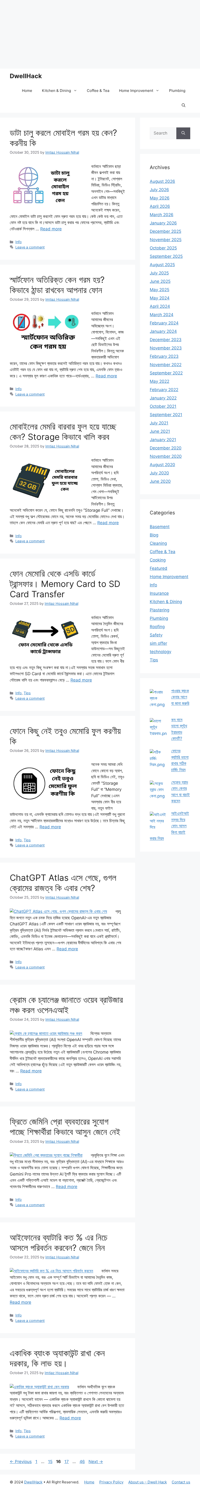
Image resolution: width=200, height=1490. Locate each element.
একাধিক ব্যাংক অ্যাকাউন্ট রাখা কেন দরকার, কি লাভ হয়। (57, 1358)
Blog (154, 535)
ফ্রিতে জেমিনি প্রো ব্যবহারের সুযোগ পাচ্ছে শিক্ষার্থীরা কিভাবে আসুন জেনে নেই (65, 1126)
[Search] (183, 133)
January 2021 (163, 439)
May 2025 (159, 289)
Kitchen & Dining (56, 90)
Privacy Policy (111, 1482)
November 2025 (165, 239)
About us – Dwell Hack (147, 1482)
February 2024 (164, 323)
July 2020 (159, 473)
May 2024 (160, 298)
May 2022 (159, 381)
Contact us (181, 1482)
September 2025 (166, 256)
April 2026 (160, 206)
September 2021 (166, 414)
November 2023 (166, 348)
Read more (51, 228)
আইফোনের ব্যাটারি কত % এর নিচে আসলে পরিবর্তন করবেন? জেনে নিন (58, 1242)
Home (27, 90)
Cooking (158, 560)
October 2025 (163, 248)
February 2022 (164, 389)
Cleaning (158, 543)
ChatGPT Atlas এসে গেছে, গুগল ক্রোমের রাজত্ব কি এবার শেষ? (63, 882)
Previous (21, 1461)
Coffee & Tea (98, 90)
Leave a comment (30, 247)
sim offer (158, 643)
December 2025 (165, 231)
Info (18, 242)
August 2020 (162, 464)
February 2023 (164, 356)
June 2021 (160, 431)
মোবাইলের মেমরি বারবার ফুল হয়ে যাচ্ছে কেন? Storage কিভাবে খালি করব (63, 431)
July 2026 (159, 189)
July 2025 (159, 273)
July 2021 (159, 423)
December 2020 (165, 448)
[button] (183, 105)
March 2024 (161, 314)
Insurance (159, 593)
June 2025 (160, 281)
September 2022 (166, 373)
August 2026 (162, 181)
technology (160, 651)
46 (82, 1461)
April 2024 (160, 306)
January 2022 (163, 398)
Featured (158, 568)
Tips (27, 693)
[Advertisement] (100, 34)
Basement (160, 526)
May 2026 (160, 198)
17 (67, 1461)
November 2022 (165, 364)
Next (96, 1461)
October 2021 (163, 406)
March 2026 (161, 214)
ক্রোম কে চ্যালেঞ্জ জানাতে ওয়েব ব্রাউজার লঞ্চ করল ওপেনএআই (66, 1004)
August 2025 (162, 264)
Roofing (157, 626)
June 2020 (160, 481)
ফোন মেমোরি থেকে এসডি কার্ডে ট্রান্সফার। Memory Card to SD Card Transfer (65, 583)
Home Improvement (136, 90)
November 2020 (166, 456)
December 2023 (165, 339)
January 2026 (163, 223)
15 (51, 1461)
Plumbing (177, 90)
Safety (156, 635)
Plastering (159, 610)
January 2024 (163, 331)
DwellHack (26, 76)
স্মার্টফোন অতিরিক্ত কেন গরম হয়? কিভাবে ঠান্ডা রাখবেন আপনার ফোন (57, 284)
